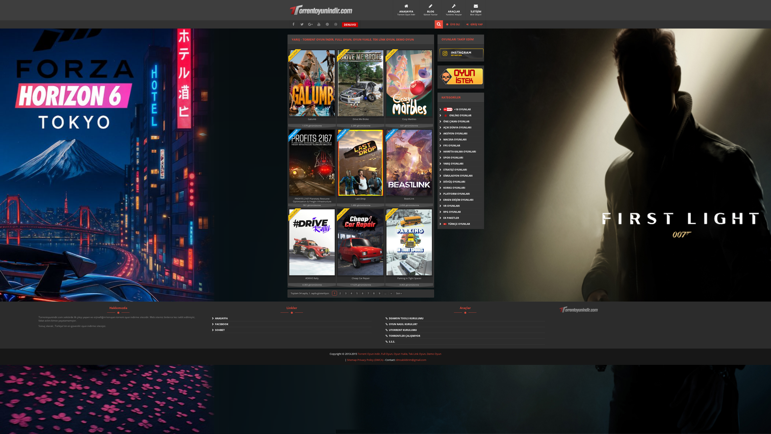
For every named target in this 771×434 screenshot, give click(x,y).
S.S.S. (391, 341)
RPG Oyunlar (452, 212)
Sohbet (219, 330)
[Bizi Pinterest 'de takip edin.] (327, 24)
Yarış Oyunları (453, 163)
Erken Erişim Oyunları (458, 200)
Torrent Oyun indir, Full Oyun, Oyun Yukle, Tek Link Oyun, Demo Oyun (399, 354)
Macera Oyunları (455, 139)
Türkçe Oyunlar (459, 224)
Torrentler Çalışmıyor (404, 336)
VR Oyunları (451, 206)
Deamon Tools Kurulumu (405, 318)
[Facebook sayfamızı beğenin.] (293, 24)
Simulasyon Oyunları (458, 175)
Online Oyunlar (460, 115)
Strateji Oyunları (455, 169)
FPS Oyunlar (451, 145)
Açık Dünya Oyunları (457, 127)
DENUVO (350, 25)
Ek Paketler (451, 218)
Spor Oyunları (453, 157)
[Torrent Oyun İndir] (579, 312)
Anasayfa (221, 318)
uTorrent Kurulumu (402, 330)
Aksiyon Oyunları (455, 133)
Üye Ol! (455, 24)
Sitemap (352, 360)
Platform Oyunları (456, 194)
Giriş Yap (476, 24)
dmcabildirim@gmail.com (411, 360)
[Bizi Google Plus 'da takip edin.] (310, 24)
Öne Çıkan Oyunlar (456, 121)
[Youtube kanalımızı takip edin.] (319, 24)
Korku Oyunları (454, 187)
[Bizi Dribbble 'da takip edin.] (335, 24)
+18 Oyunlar (457, 109)
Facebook (221, 324)
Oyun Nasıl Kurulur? (402, 324)
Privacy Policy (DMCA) (370, 360)
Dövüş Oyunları (454, 181)
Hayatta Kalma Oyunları (459, 151)
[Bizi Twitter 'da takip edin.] (302, 24)
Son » (399, 293)
